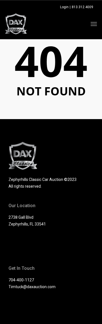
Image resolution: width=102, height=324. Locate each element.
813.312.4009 (82, 7)
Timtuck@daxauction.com (32, 286)
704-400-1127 (21, 280)
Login (64, 7)
